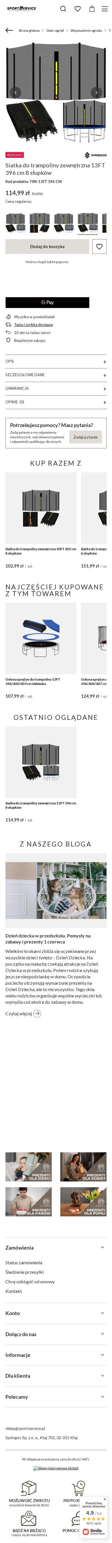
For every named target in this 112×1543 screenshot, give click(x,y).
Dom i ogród (55, 30)
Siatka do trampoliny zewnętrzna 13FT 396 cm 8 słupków (40, 805)
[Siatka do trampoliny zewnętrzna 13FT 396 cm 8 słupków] (41, 762)
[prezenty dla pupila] (83, 1201)
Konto (12, 1313)
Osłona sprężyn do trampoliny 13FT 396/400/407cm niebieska (32, 681)
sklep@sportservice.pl (25, 1428)
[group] (56, 92)
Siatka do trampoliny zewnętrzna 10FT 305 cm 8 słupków (40, 551)
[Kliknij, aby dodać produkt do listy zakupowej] (99, 246)
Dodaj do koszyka (47, 246)
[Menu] (105, 9)
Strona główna (29, 30)
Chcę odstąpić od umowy (30, 1281)
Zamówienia (19, 1247)
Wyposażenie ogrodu (86, 30)
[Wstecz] (10, 30)
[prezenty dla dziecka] (28, 1166)
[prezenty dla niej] (83, 1166)
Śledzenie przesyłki (24, 1272)
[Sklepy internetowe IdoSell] (55, 1468)
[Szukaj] (63, 8)
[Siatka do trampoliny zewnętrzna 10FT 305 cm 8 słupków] (41, 508)
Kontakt (13, 1291)
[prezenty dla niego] (28, 1201)
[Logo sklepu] (21, 8)
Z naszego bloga (56, 844)
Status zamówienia (23, 1262)
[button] (15, 92)
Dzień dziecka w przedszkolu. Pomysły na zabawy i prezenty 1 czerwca (47, 938)
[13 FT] (88, 224)
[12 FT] (40, 224)
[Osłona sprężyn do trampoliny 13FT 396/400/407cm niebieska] (41, 638)
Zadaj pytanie (86, 437)
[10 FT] (64, 224)
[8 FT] (15, 224)
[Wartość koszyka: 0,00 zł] (92, 9)
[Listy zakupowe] (77, 9)
